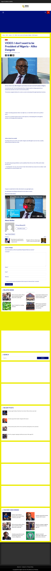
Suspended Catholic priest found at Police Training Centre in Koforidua (30, 296)
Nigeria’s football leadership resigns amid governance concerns (30, 535)
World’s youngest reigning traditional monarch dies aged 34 (30, 526)
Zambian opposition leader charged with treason (30, 516)
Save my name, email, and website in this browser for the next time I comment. (22, 281)
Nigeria (13, 234)
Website (7, 276)
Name (6, 267)
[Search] (45, 12)
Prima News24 (9, 52)
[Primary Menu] (3, 12)
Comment (7, 251)
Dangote (9, 234)
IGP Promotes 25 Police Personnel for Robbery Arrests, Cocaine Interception (30, 306)
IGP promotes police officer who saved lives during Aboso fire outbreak (6, 296)
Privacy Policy (30, 566)
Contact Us (24, 566)
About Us (19, 566)
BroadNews (29, 569)
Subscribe (48, 12)
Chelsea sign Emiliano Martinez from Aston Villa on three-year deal (6, 516)
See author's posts (21, 228)
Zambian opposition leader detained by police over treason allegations (6, 535)
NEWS (6, 39)
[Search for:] (19, 358)
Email (6, 271)
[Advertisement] (25, 23)
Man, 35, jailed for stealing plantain (6, 306)
